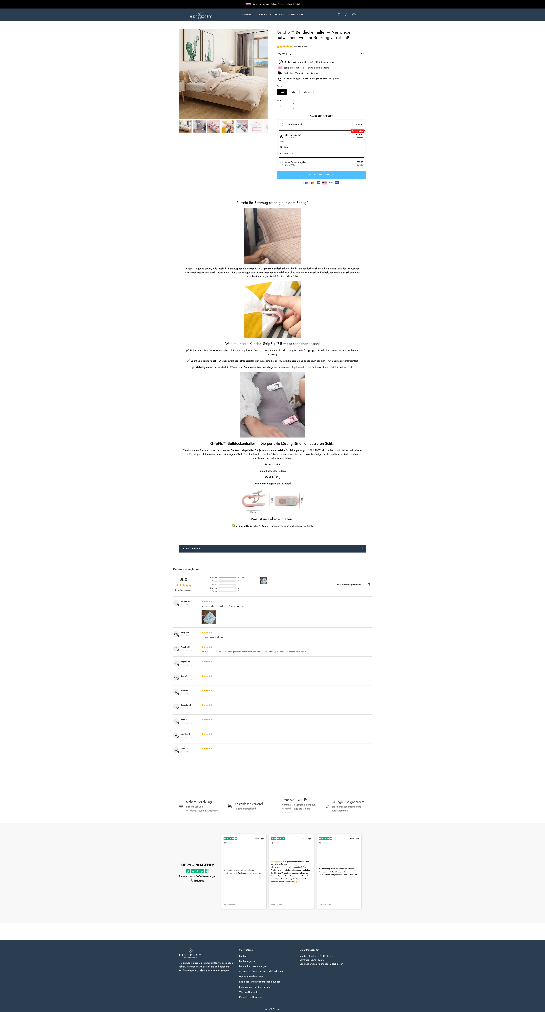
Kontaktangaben (247, 961)
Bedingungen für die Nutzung (255, 987)
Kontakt (243, 956)
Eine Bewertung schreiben (349, 584)
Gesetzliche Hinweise (250, 997)
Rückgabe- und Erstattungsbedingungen (259, 981)
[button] (339, 15)
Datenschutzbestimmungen (253, 966)
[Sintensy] (200, 15)
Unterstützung (246, 949)
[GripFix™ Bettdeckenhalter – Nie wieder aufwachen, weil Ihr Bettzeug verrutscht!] (185, 126)
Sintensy (276, 1009)
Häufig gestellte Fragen (251, 976)
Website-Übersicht (248, 992)
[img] (363, 53)
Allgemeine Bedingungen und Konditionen (261, 971)
